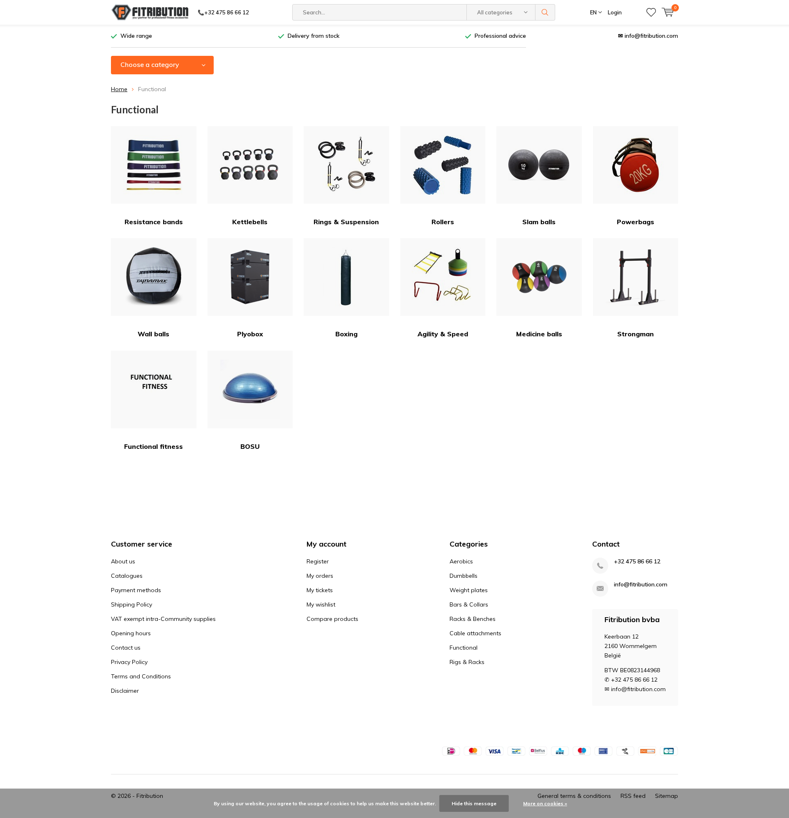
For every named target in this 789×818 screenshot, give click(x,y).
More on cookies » (545, 803)
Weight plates (469, 590)
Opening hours (131, 633)
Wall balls (153, 334)
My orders (320, 575)
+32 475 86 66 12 (637, 561)
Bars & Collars (469, 604)
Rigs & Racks (467, 662)
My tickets (320, 590)
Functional (464, 647)
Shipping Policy (131, 604)
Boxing (346, 334)
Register (318, 561)
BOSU (250, 446)
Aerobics (461, 561)
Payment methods (136, 590)
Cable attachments (475, 633)
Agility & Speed (443, 334)
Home (119, 89)
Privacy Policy (129, 662)
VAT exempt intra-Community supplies (163, 619)
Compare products (332, 619)
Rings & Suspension (346, 222)
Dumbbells (464, 575)
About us (123, 561)
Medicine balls (539, 334)
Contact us (126, 647)
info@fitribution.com (640, 584)
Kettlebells (250, 222)
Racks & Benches (473, 619)
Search (545, 12)
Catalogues (127, 575)
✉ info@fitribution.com (648, 35)
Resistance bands (154, 222)
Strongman (635, 334)
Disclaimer (125, 690)
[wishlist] (651, 12)
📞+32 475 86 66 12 (223, 12)
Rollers (442, 222)
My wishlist (321, 604)
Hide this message (474, 803)
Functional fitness (153, 446)
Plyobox (250, 334)
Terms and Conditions (141, 676)
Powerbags (635, 222)
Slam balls (539, 222)
